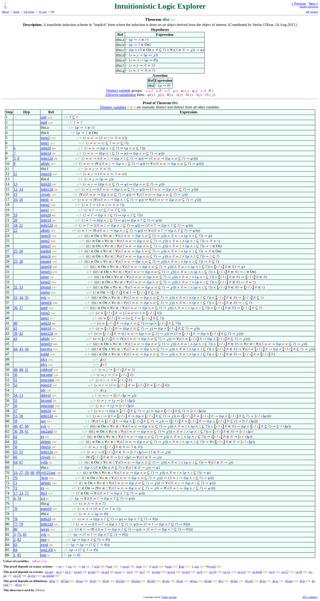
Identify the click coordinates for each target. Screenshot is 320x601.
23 (21, 493)
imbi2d (46, 184)
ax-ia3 (105, 572)
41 (15, 328)
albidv (45, 164)
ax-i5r (17, 575)
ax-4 (272, 572)
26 (21, 251)
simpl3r (46, 303)
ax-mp (49, 572)
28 (21, 261)
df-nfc (166, 581)
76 (15, 509)
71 (15, 483)
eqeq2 (45, 138)
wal (110, 566)
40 (15, 323)
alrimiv (46, 442)
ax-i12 (241, 572)
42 (21, 334)
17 (15, 493)
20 (15, 220)
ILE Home (29, 12)
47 (21, 426)
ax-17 (285, 572)
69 (38, 473)
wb (83, 566)
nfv (43, 390)
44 (15, 349)
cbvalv (46, 194)
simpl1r (46, 344)
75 (19, 534)
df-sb (106, 581)
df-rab (208, 581)
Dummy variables (113, 107)
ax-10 (212, 572)
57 (15, 411)
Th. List (43, 12)
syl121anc (48, 473)
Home (16, 12)
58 (21, 416)
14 (21, 189)
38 (21, 431)
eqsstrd (46, 261)
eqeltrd (46, 251)
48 (15, 370)
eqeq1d (46, 174)
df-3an (65, 581)
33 (21, 287)
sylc (44, 297)
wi (60, 566)
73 (27, 493)
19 (15, 215)
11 (15, 174)
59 (15, 421)
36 (15, 308)
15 (15, 194)
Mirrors (5, 12)
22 (15, 230)
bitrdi (44, 200)
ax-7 (142, 572)
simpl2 (46, 282)
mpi (43, 540)
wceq (126, 566)
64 (15, 462)
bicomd (46, 400)
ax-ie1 (171, 572)
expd (44, 545)
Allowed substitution (120, 95)
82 (19, 540)
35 (27, 297)
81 (25, 534)
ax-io (118, 572)
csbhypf (46, 370)
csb (182, 566)
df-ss (275, 581)
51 (15, 380)
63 (15, 442)
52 (15, 385)
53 (15, 416)
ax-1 (59, 572)
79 (21, 524)
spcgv (45, 529)
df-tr (302, 581)
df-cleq (135, 581)
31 (15, 297)
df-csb (249, 581)
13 (15, 184)
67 (21, 462)
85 (19, 555)
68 (32, 473)
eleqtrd (46, 287)
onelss (45, 292)
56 (15, 406)
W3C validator (309, 597)
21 (21, 225)
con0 (212, 566)
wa (70, 566)
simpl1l (46, 272)
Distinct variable (118, 90)
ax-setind (48, 575)
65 (15, 452)
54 (15, 395)
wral (169, 566)
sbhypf (46, 395)
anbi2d (46, 148)
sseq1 (45, 143)
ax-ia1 (78, 572)
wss (196, 566)
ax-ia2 (92, 572)
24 (15, 473)
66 (15, 457)
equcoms (47, 380)
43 (15, 339)
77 (15, 524)
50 (15, 375)
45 (21, 349)
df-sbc (234, 581)
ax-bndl (257, 572)
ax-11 (227, 572)
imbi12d (47, 158)
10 (15, 200)
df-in (263, 581)
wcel (155, 566)
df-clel (151, 581)
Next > (313, 3)
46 (15, 426)
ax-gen (156, 572)
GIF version (312, 12)
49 (21, 370)
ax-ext (32, 575)
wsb (139, 566)
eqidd (45, 354)
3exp (44, 478)
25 (15, 251)
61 (27, 431)
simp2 (45, 241)
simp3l (46, 236)
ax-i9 (298, 572)
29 (27, 473)
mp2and (47, 431)
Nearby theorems (309, 6)
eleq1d (46, 447)
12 (15, 189)
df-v (221, 581)
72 (15, 488)
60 (27, 426)
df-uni (289, 581)
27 (21, 473)
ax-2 (68, 572)
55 (15, 400)
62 (15, 437)
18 (15, 225)
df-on (18, 584)
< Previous (298, 3)
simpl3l (46, 267)
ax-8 (199, 572)
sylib (44, 462)
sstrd (44, 308)
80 (15, 529)
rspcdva (46, 349)
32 (15, 287)
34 (21, 297)
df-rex (193, 581)
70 (15, 478)
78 (15, 519)
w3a (96, 566)
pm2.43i (47, 550)
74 (19, 498)
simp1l (46, 246)
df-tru (79, 581)
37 (21, 308)
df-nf (93, 581)
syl (43, 498)
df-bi (52, 581)
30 (15, 431)
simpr (45, 277)
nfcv (44, 359)
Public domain (169, 597)
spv (43, 421)
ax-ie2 (186, 572)
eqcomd (46, 375)
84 (15, 550)
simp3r (46, 256)
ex (42, 437)
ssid (43, 117)
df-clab (120, 581)
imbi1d (46, 153)
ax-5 (130, 572)
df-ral (179, 581)
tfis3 (44, 493)
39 (15, 334)
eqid (44, 122)
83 (15, 545)
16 (21, 200)
